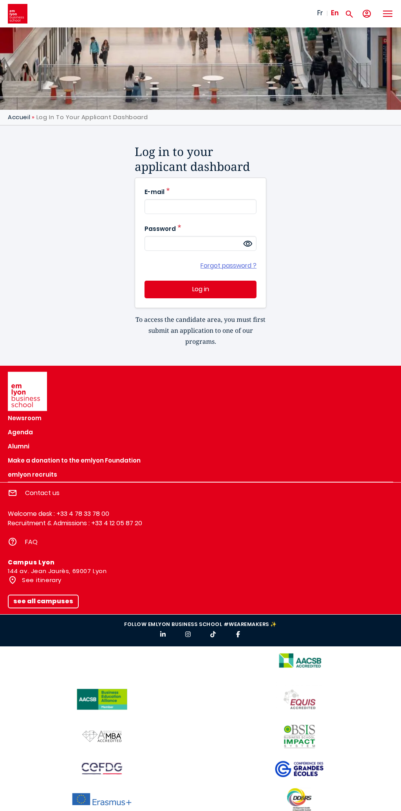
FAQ (31, 541)
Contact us (42, 492)
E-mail (154, 192)
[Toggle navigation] (387, 13)
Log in (200, 289)
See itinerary (40, 580)
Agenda (20, 432)
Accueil (19, 117)
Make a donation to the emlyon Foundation (74, 460)
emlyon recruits (32, 474)
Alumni (18, 446)
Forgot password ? (228, 265)
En (335, 13)
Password (160, 229)
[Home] (17, 13)
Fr (320, 13)
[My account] (367, 14)
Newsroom (25, 418)
